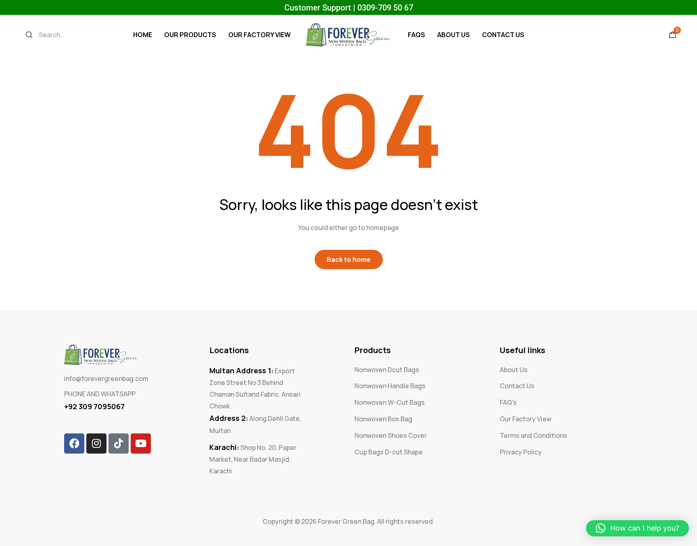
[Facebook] (74, 443)
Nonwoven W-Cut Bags (390, 402)
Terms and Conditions (533, 435)
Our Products (190, 34)
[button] (637, 528)
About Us (453, 34)
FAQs (416, 34)
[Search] (29, 34)
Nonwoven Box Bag (383, 418)
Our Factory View (259, 34)
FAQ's (508, 402)
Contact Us (503, 34)
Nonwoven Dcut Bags (387, 369)
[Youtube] (141, 443)
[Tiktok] (119, 443)
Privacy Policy (521, 452)
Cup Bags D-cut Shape (389, 452)
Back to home (349, 259)
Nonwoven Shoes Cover (391, 435)
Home (142, 34)
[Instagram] (96, 443)
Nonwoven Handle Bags (390, 385)
